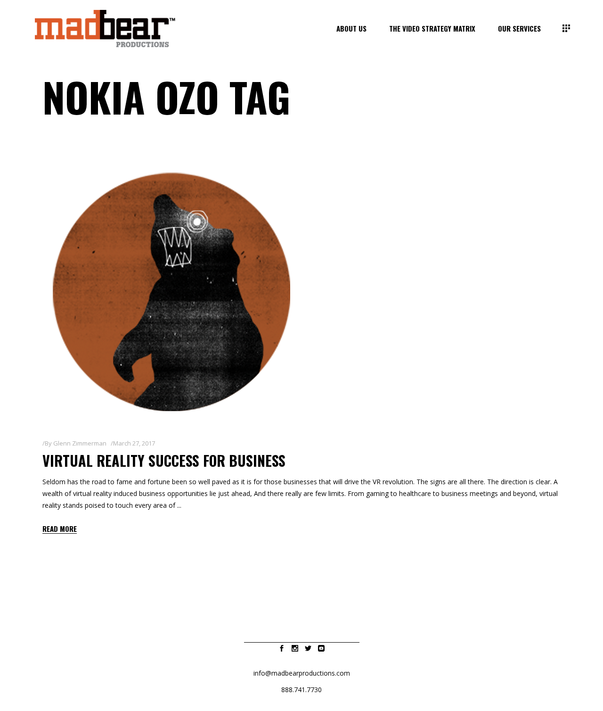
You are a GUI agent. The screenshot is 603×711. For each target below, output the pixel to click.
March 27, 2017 (134, 443)
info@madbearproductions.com (301, 673)
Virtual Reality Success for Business (163, 460)
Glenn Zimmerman (79, 443)
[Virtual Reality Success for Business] (173, 292)
